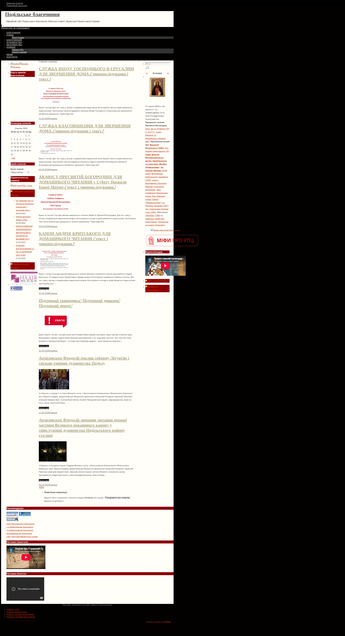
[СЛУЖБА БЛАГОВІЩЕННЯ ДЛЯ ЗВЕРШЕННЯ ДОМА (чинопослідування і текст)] (56, 154)
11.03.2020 (44, 413)
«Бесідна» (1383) (153, 215)
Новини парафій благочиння (20, 617)
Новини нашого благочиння (20, 614)
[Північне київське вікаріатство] (12, 520)
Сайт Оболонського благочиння (20, 524)
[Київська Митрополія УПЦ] (25, 515)
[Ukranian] (15, 67)
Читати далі (44, 289)
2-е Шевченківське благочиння (19, 530)
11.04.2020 (44, 119)
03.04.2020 (44, 226)
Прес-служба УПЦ (157, 280)
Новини (53, 119)
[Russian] (23, 64)
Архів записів (17, 169)
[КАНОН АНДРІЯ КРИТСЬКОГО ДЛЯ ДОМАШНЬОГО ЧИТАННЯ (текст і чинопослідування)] (54, 269)
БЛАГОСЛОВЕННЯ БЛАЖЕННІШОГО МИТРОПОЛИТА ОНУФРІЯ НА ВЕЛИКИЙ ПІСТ (24, 232)
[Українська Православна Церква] (12, 515)
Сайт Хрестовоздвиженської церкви (22, 536)
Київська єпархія (14, 3)
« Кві (13, 158)
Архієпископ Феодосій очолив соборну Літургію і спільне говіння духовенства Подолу (84, 361)
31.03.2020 (44, 351)
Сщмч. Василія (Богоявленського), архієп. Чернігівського (156, 157)
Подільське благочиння (32, 14)
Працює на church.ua (155, 622)
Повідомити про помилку (117, 497)
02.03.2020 (44, 485)
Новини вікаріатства (16, 612)
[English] (15, 64)
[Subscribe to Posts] (16, 186)
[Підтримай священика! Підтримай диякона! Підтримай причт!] (56, 330)
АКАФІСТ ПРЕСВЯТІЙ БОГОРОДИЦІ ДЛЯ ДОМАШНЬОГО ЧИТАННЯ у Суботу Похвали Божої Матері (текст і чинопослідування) (83, 182)
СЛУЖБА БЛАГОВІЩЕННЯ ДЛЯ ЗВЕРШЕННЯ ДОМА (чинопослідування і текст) (85, 128)
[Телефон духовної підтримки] (24, 284)
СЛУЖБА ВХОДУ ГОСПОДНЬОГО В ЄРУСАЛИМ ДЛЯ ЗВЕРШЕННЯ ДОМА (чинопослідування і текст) (86, 74)
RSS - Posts (27, 186)
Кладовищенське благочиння (19, 533)
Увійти (167, 622)
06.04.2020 (44, 170)
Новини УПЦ (12, 609)
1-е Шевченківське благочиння (19, 527)
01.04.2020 (44, 293)
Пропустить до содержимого (15, 28)
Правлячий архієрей (16, 6)
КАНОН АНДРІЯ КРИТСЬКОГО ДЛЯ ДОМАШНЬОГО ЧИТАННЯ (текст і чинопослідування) (75, 238)
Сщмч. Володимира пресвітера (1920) (156, 177)
